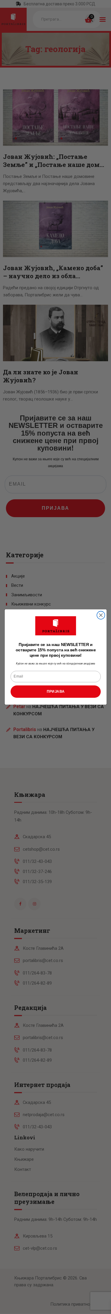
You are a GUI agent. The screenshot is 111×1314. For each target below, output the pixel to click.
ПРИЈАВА (55, 691)
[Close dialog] (101, 615)
